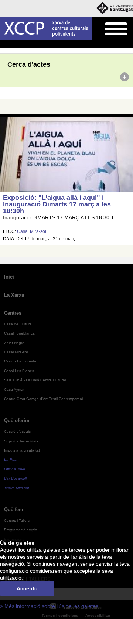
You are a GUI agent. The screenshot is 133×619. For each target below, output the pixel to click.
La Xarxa (14, 295)
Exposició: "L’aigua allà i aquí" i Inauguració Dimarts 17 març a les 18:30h (57, 204)
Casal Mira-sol (31, 231)
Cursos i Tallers (17, 521)
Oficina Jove (14, 469)
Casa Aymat (14, 390)
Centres (12, 313)
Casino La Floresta (20, 361)
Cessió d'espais (17, 431)
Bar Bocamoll (15, 478)
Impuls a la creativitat (22, 450)
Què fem (13, 509)
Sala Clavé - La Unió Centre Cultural (35, 380)
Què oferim (17, 420)
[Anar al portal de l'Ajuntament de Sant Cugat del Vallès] (114, 8)
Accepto (27, 588)
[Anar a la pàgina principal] (46, 28)
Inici (4, 44)
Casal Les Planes (19, 371)
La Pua (10, 459)
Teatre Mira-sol (16, 488)
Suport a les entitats (21, 441)
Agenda (20, 44)
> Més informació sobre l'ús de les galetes (49, 606)
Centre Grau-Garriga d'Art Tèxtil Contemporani (43, 399)
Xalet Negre (14, 343)
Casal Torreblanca (19, 333)
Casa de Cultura (18, 324)
